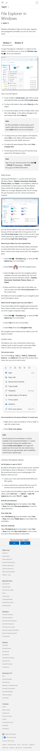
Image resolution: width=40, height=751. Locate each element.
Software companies (7, 694)
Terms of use (25, 744)
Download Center (6, 587)
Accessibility (5, 725)
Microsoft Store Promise (8, 602)
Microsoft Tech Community (8, 688)
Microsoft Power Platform (8, 657)
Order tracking (5, 596)
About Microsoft (6, 710)
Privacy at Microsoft (7, 716)
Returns (4, 593)
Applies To (6, 23)
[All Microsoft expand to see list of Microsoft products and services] (2, 2)
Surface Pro (5, 553)
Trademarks (32, 744)
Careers (4, 706)
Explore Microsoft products (8, 571)
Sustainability (5, 728)
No (25, 543)
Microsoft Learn (6, 682)
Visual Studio (5, 698)
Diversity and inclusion (7, 722)
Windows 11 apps (6, 575)
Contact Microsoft (11, 744)
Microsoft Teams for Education (9, 620)
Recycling (12, 747)
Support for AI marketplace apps (9, 685)
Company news (5, 713)
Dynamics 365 (5, 651)
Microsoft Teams (6, 661)
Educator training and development (10, 630)
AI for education (6, 636)
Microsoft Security (6, 648)
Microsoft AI (5, 645)
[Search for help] (6, 2)
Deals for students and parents (9, 633)
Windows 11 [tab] (7, 43)
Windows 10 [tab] (19, 43)
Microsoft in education (7, 614)
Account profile (5, 583)
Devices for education (7, 617)
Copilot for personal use (8, 568)
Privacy (18, 744)
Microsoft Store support (7, 590)
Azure (3, 676)
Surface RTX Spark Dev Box (8, 562)
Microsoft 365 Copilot (7, 664)
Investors (4, 719)
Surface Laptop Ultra (7, 559)
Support (4, 7)
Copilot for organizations (8, 565)
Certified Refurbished (7, 599)
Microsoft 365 (5, 654)
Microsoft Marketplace (7, 691)
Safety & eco (5, 747)
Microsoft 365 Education (8, 624)
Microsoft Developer (7, 679)
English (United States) (10, 734)
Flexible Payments (6, 605)
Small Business (5, 667)
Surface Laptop (5, 556)
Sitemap (4, 744)
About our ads (18, 747)
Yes (14, 543)
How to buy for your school (8, 627)
